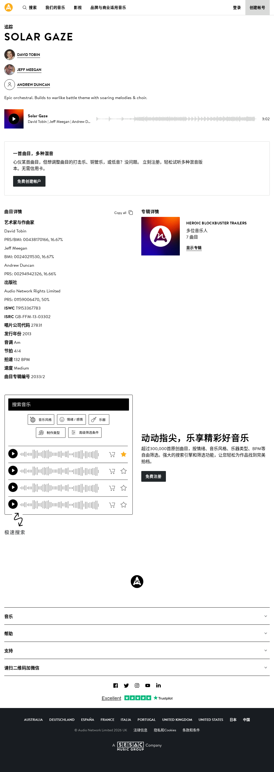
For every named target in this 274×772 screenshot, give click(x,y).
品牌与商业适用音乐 (108, 7)
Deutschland (62, 719)
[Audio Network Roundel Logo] (137, 581)
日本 (233, 719)
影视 (78, 7)
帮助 (8, 634)
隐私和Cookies (165, 730)
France (107, 719)
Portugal (147, 719)
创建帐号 (258, 7)
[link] (8, 7)
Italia (126, 719)
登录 (237, 7)
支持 (8, 651)
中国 (246, 719)
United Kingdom (177, 719)
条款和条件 (191, 730)
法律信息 (140, 730)
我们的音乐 (55, 7)
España (87, 719)
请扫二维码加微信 (22, 668)
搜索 (33, 7)
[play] (14, 119)
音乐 (8, 616)
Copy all (120, 212)
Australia (33, 719)
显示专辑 (194, 247)
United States (211, 719)
